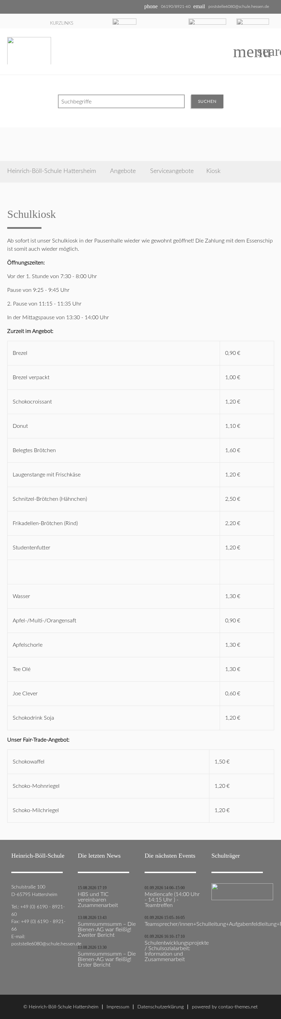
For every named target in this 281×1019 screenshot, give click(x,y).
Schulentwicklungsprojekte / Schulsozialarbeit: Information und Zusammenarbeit (174, 951)
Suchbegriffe (76, 101)
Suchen (207, 101)
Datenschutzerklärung (160, 1006)
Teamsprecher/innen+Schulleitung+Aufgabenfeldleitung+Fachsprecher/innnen (174, 924)
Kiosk (213, 171)
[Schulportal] (207, 20)
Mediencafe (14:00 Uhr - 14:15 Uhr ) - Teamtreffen (172, 900)
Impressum (118, 1006)
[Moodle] (124, 20)
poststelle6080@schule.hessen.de (238, 6)
